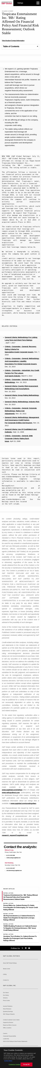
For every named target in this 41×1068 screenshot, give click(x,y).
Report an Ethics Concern (9, 1025)
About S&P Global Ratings (10, 963)
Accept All (26, 1064)
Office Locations (7, 1027)
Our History (6, 995)
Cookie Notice (8, 1060)
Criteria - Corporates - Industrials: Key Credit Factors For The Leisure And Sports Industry (22, 373)
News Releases (7, 1009)
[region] (20, 1057)
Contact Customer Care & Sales (11, 1020)
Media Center (6, 968)
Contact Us (6, 980)
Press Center (6, 1000)
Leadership (6, 1038)
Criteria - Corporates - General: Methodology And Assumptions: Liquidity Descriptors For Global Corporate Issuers (22, 361)
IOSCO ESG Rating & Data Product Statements (15, 1041)
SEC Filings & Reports (9, 1014)
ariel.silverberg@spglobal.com (14, 870)
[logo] (7, 3)
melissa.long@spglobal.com (13, 857)
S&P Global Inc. (9, 985)
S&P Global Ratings (11, 956)
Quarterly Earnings (8, 1011)
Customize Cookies (14, 1064)
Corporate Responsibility (9, 1036)
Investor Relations (7, 1006)
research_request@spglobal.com (15, 835)
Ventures (5, 998)
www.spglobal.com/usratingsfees (23, 803)
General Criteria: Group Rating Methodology (22, 395)
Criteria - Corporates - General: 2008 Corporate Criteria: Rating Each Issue (19, 438)
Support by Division (8, 1022)
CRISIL (5, 974)
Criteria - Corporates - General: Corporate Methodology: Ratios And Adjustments (21, 411)
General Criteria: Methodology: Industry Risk (22, 402)
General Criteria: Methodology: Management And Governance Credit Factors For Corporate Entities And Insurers (22, 420)
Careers (5, 1033)
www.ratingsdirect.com (11, 793)
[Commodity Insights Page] (22, 948)
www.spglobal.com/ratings (12, 790)
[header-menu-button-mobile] (38, 3)
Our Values (6, 992)
